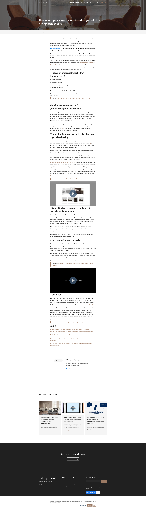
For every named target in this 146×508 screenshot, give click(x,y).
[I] (62, 128)
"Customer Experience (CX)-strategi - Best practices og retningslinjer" (73, 322)
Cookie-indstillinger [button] (83, 505)
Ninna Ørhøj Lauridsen (43, 16)
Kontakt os (103, 2)
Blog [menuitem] (74, 484)
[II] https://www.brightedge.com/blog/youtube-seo (61, 334)
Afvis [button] (94, 505)
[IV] (81, 231)
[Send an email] (67, 368)
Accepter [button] (89, 505)
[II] (90, 143)
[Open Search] (96, 2)
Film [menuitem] (62, 479)
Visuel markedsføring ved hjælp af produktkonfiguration (62, 162)
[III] (51, 175)
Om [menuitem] (90, 2)
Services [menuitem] (71, 2)
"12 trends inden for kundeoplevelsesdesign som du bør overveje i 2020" (74, 98)
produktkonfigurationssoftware (88, 304)
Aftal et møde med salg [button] (73, 459)
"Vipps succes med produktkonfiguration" (67, 178)
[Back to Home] (43, 2)
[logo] (47, 478)
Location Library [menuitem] (64, 484)
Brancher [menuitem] (76, 2)
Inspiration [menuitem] (86, 2)
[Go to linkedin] (69, 368)
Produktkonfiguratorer (55, 48)
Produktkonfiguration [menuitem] (65, 486)
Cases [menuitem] (81, 2)
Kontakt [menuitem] (74, 479)
